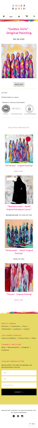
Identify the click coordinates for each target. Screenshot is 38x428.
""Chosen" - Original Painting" (19, 294)
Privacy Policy (25, 338)
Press (25, 326)
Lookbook (18, 329)
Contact (27, 329)
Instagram (25, 347)
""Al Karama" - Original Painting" (19, 165)
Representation (14, 347)
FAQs (34, 338)
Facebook (5, 350)
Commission (16, 326)
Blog (4, 347)
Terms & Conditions (9, 338)
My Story (5, 326)
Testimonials (6, 329)
